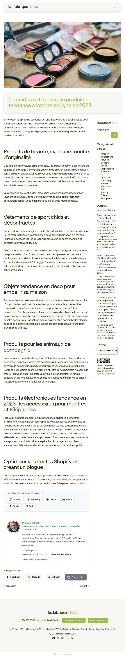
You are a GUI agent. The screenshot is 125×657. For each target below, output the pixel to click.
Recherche (103, 129)
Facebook (106, 171)
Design (104, 165)
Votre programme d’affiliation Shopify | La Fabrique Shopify (107, 258)
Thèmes (105, 195)
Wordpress (106, 198)
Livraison (105, 177)
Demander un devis (73, 620)
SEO (103, 189)
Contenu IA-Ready (64, 654)
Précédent (11, 586)
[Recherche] (114, 135)
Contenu (105, 162)
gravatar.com (41, 559)
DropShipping (107, 168)
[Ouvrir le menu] (114, 7)
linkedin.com (28, 559)
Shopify (104, 192)
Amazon (105, 153)
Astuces (105, 159)
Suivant (83, 586)
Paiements (106, 186)
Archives (101, 344)
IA (102, 174)
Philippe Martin (31, 522)
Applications (107, 157)
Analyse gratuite (98, 620)
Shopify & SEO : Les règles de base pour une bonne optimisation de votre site (106, 315)
